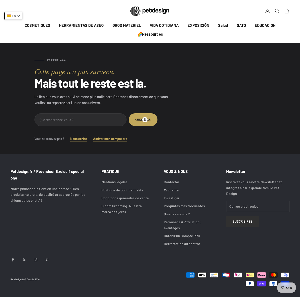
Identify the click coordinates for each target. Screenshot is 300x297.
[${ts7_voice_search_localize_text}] (145, 119)
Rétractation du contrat (182, 244)
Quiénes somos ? (177, 214)
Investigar (171, 198)
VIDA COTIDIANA (164, 25)
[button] (13, 16)
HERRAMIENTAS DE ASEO (81, 25)
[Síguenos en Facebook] (13, 259)
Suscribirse (242, 221)
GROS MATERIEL (126, 25)
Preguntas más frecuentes (184, 206)
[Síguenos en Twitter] (24, 259)
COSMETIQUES (37, 25)
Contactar (171, 182)
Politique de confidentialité (122, 190)
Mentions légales (114, 182)
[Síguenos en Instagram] (35, 259)
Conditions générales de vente (125, 198)
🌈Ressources (150, 34)
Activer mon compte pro (110, 139)
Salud (223, 25)
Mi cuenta (171, 190)
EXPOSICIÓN (198, 25)
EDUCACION (265, 25)
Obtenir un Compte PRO (182, 236)
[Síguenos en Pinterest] (47, 259)
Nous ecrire (78, 139)
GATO (241, 25)
